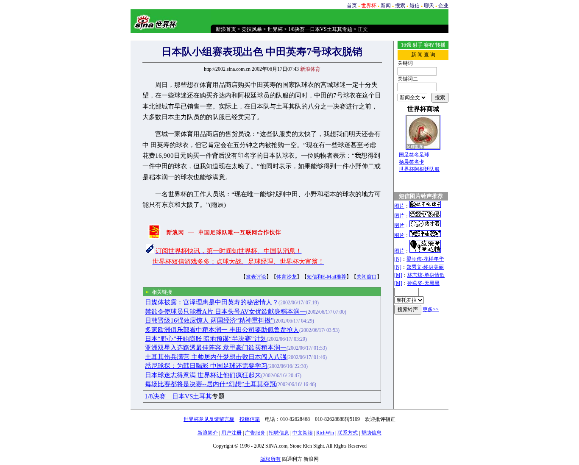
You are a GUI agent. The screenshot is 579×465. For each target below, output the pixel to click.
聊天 (429, 5)
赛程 (429, 45)
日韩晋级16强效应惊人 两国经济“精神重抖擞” (209, 320)
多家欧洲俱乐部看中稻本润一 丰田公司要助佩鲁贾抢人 (222, 329)
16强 (406, 45)
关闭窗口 (366, 277)
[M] (398, 275)
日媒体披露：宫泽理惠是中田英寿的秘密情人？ (211, 302)
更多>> (431, 309)
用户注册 (231, 433)
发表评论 (256, 277)
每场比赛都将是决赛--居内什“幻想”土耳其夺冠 (210, 384)
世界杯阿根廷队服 (419, 169)
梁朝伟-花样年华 (425, 259)
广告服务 (255, 433)
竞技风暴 (252, 29)
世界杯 (275, 29)
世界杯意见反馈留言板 (209, 419)
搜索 (400, 5)
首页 (352, 5)
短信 (414, 5)
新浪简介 (208, 433)
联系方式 (347, 433)
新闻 (386, 5)
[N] (397, 259)
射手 (417, 45)
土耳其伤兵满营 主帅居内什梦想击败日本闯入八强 (216, 357)
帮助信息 (371, 433)
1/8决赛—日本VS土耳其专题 (320, 29)
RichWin (325, 433)
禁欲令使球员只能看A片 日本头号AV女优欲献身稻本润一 (225, 311)
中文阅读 (302, 433)
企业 (443, 5)
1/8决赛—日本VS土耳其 (178, 396)
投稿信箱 (249, 419)
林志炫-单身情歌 (426, 275)
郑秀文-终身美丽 (425, 267)
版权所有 (270, 459)
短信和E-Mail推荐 (326, 277)
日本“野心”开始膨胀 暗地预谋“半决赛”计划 (206, 338)
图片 (399, 206)
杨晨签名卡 (411, 162)
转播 (440, 45)
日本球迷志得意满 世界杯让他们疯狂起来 (203, 375)
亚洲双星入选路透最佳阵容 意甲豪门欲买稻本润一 (216, 347)
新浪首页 (226, 29)
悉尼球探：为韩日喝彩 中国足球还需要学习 (206, 365)
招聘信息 (279, 433)
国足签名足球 (414, 155)
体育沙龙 (286, 277)
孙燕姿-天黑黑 (423, 283)
